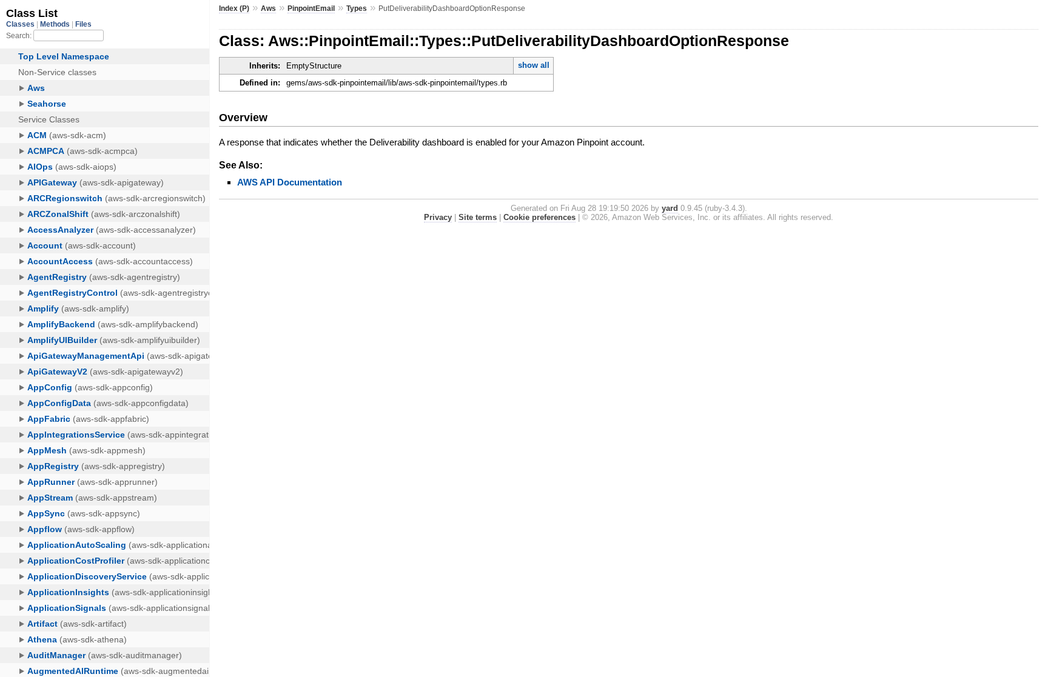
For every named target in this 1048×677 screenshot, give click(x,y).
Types (356, 8)
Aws (268, 8)
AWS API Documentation (289, 182)
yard (670, 208)
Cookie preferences (539, 217)
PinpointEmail (311, 8)
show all (533, 65)
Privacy (438, 217)
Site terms (477, 217)
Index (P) (234, 8)
